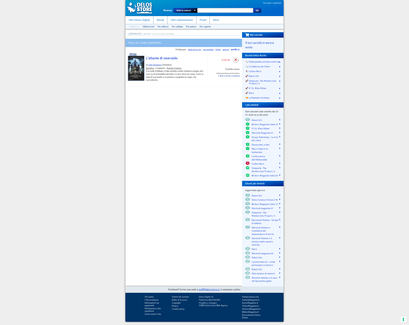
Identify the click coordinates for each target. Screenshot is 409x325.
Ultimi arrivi (148, 26)
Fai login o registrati (272, 3)
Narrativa (150, 68)
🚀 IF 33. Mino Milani (255, 88)
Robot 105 (257, 120)
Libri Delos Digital (139, 20)
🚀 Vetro (249, 93)
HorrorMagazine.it (250, 303)
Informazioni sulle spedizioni (153, 309)
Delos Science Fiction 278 (265, 199)
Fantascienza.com (250, 296)
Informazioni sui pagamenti (152, 304)
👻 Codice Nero (253, 71)
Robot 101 (257, 269)
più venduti (208, 49)
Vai (257, 10)
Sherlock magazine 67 (262, 208)
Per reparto (205, 26)
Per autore (191, 26)
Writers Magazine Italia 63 (265, 175)
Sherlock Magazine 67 (263, 132)
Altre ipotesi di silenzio (263, 273)
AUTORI (147, 34)
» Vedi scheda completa (229, 75)
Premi (203, 20)
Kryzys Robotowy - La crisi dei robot (265, 139)
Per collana (177, 26)
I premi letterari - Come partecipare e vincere (263, 263)
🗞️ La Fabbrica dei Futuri (257, 66)
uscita (234, 49)
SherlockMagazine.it (251, 309)
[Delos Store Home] (141, 8)
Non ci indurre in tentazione (260, 150)
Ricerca (167, 10)
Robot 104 (257, 257)
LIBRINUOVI (135, 33)
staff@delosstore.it (209, 289)
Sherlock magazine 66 (262, 253)
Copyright (176, 303)
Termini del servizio (180, 296)
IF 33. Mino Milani (260, 128)
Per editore (163, 26)
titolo (218, 49)
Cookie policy (178, 309)
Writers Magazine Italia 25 (265, 124)
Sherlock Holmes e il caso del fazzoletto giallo (264, 279)
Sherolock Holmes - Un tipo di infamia (265, 222)
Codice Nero (258, 163)
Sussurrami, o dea (260, 144)
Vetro (254, 249)
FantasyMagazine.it (250, 300)
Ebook (160, 20)
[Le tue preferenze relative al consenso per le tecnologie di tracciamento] (403, 319)
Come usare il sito (153, 314)
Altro (216, 20)
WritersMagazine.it (250, 312)
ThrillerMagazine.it (250, 306)
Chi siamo (149, 296)
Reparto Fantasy (174, 68)
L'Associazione (151, 300)
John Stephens (155, 64)
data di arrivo (194, 49)
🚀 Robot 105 (252, 76)
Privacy (175, 306)
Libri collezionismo (182, 20)
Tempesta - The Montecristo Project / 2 (263, 170)
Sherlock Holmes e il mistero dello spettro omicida (262, 241)
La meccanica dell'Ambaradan (259, 158)
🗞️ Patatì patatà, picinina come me (262, 61)
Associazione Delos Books (251, 316)
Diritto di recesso (179, 300)
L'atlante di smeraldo (161, 58)
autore (226, 49)
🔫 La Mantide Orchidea (257, 97)
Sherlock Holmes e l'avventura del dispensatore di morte (263, 231)
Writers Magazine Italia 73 (265, 204)
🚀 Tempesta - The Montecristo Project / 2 (260, 82)
